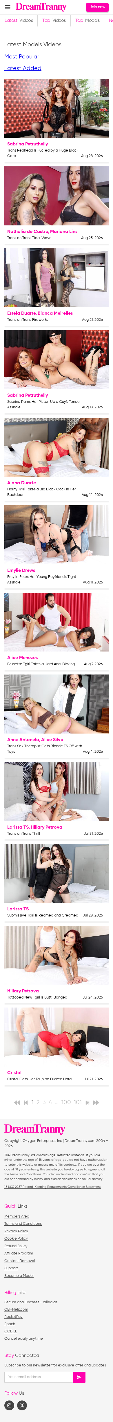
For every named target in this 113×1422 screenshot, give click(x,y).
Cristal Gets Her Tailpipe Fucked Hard (39, 1079)
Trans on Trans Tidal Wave (29, 238)
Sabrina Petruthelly (27, 144)
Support (11, 1268)
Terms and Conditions (23, 1224)
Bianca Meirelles (55, 313)
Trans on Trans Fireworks (27, 320)
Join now (97, 7)
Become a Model (19, 1276)
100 (66, 1102)
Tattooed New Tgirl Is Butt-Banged (37, 997)
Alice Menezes (22, 658)
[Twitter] (22, 1405)
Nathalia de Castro (27, 231)
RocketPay (13, 1317)
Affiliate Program (18, 1253)
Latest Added (22, 68)
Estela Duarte (21, 313)
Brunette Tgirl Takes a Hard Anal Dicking (41, 664)
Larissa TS (18, 827)
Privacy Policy (16, 1231)
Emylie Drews (21, 570)
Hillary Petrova (46, 827)
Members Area (16, 1216)
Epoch (9, 1324)
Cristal (14, 1073)
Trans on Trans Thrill (23, 834)
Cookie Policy (16, 1239)
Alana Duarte (21, 483)
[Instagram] (9, 1405)
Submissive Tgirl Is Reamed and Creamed (42, 915)
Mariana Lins (63, 231)
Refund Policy (16, 1246)
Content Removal (19, 1261)
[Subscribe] (79, 1377)
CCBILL (10, 1331)
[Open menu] (7, 7)
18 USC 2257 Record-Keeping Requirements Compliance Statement (52, 1186)
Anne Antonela (23, 740)
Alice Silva (52, 740)
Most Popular (21, 57)
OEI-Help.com (16, 1309)
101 (78, 1102)
